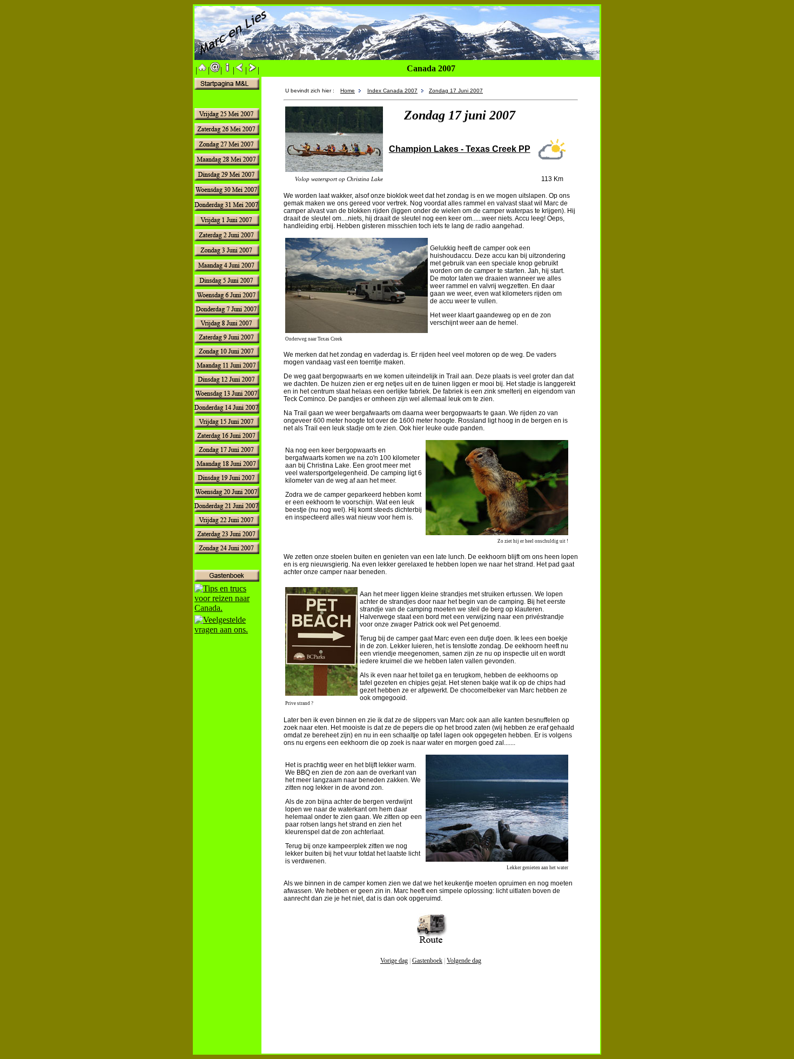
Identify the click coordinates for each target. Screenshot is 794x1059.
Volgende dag (464, 960)
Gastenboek (427, 960)
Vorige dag (394, 960)
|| (203, 70)
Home (347, 91)
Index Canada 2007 (392, 91)
